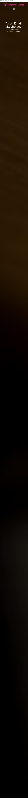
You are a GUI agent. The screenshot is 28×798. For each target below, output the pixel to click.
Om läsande (15, 29)
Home (8, 29)
